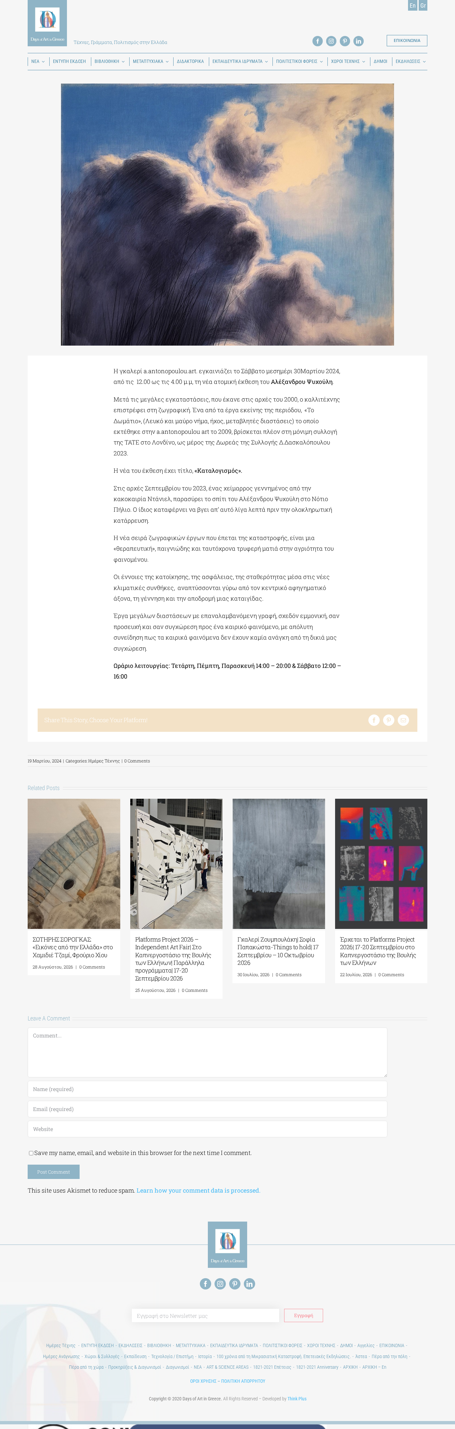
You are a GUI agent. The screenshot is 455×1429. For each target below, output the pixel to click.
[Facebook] (374, 720)
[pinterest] (345, 41)
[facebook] (317, 41)
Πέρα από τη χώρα (86, 1367)
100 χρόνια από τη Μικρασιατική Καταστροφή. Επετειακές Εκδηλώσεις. (284, 1356)
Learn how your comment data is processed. (198, 1190)
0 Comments (137, 761)
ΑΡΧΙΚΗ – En (374, 1367)
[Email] (403, 720)
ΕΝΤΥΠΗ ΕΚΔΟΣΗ (97, 1345)
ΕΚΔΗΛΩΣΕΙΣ (131, 1345)
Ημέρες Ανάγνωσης (61, 1356)
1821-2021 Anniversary (317, 1367)
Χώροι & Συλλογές (102, 1356)
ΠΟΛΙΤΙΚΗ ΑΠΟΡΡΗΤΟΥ (243, 1381)
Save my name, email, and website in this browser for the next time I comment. (143, 1153)
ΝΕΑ (198, 1367)
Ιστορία (205, 1356)
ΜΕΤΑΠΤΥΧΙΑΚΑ (191, 1345)
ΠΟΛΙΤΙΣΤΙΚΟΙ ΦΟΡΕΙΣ (282, 1345)
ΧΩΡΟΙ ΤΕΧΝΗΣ (321, 1345)
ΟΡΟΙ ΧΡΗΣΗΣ (203, 1381)
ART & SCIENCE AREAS (227, 1367)
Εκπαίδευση (135, 1356)
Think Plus (296, 1398)
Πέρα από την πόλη (389, 1356)
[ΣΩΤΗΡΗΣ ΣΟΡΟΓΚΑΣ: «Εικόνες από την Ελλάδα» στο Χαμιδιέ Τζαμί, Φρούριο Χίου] (74, 803)
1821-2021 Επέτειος (272, 1367)
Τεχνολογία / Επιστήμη (172, 1356)
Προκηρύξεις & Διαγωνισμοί (134, 1367)
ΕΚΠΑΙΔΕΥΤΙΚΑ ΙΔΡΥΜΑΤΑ (234, 1345)
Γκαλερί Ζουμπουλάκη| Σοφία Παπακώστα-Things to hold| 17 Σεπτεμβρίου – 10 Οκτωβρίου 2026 (277, 951)
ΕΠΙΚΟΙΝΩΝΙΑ (391, 1345)
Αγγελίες (366, 1345)
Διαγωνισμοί (177, 1367)
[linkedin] (358, 41)
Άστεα (361, 1356)
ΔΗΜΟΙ (346, 1345)
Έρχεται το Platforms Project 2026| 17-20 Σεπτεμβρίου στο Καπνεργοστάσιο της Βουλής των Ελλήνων (378, 951)
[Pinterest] (388, 720)
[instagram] (331, 41)
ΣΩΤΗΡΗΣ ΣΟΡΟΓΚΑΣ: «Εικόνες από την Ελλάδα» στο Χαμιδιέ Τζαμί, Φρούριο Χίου (73, 947)
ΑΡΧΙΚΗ (350, 1367)
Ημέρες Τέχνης (104, 761)
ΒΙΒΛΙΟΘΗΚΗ (159, 1345)
